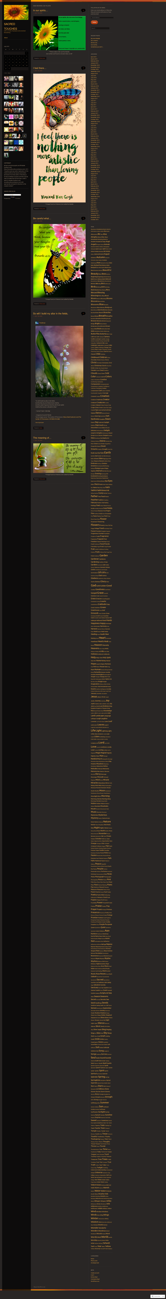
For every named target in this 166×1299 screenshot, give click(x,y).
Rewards (93, 958)
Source (93, 1060)
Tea (110, 1125)
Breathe (109, 316)
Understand (94, 1170)
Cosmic (103, 390)
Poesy (101, 892)
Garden (104, 555)
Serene (98, 1010)
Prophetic (108, 917)
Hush (109, 676)
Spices (110, 1067)
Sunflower (102, 1109)
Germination (94, 572)
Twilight (100, 1167)
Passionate (100, 855)
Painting (101, 848)
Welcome (98, 1198)
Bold (110, 307)
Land (93, 716)
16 (5, 62)
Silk (106, 1026)
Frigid (98, 546)
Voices (98, 1185)
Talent (110, 1122)
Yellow (108, 1246)
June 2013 (93, 202)
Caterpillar (93, 343)
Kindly (100, 706)
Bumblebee (97, 331)
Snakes (106, 1039)
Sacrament (100, 976)
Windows (105, 1211)
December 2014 (95, 165)
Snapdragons (94, 1042)
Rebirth (107, 938)
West (111, 1198)
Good (109, 585)
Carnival (105, 340)
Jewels (93, 701)
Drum (109, 449)
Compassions (94, 386)
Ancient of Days (101, 241)
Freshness (97, 544)
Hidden (97, 651)
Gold (98, 586)
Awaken (104, 260)
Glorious (97, 581)
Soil (97, 1047)
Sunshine (108, 1115)
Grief (103, 610)
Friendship (94, 546)
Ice (111, 679)
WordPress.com (95, 1281)
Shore (110, 1017)
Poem (93, 892)
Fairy (98, 487)
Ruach (110, 974)
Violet (103, 1179)
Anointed (93, 246)
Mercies (107, 771)
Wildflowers (94, 1208)
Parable (101, 850)
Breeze (93, 321)
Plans (92, 884)
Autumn (100, 257)
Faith (107, 487)
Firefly (100, 513)
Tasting (107, 1125)
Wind (93, 1211)
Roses (103, 974)
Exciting (100, 476)
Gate (104, 565)
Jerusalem (104, 693)
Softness (93, 1047)
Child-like (102, 354)
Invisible (109, 689)
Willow (109, 1208)
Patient (103, 860)
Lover (93, 750)
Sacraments (93, 980)
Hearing (93, 638)
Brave (92, 316)
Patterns (93, 864)
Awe (98, 263)
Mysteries (94, 815)
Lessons (104, 727)
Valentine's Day (106, 1172)
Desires (101, 435)
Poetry (94, 895)
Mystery (94, 818)
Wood (107, 1231)
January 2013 (94, 213)
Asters (92, 254)
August (107, 254)
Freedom (94, 541)
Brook (99, 326)
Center (92, 347)
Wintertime (102, 1218)
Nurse (108, 833)
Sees (105, 1005)
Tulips (104, 1165)
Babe (110, 262)
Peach (106, 866)
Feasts (107, 496)
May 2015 (93, 155)
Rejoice (109, 944)
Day (96, 422)
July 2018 (93, 75)
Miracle (106, 780)
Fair (92, 487)
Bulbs (92, 331)
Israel (104, 691)
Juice (108, 703)
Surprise (97, 1117)
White (108, 1201)
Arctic (110, 248)
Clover (103, 373)
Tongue (109, 1151)
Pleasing (106, 887)
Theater (102, 1139)
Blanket (97, 290)
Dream (103, 446)
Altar (102, 237)
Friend (102, 544)
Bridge (93, 323)
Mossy (102, 801)
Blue (101, 304)
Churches (109, 365)
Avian (97, 260)
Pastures (105, 858)
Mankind (94, 759)
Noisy (92, 830)
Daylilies (93, 425)
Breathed (93, 318)
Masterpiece (102, 761)
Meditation (93, 766)
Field (105, 508)
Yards (95, 1246)
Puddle (103, 922)
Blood (107, 295)
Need (97, 824)
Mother (93, 803)
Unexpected (109, 1170)
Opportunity (105, 841)
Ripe (107, 964)
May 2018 (93, 79)
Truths (97, 1165)
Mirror (107, 783)
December (94, 427)
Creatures (101, 402)
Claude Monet (104, 368)
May (110, 761)
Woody (103, 1233)
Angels (94, 244)
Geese (92, 567)
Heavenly (105, 645)
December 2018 (95, 65)
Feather (94, 500)
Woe (92, 1225)
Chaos (96, 349)
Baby (92, 265)
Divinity (107, 441)
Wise (100, 1222)
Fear (99, 496)
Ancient (93, 241)
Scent (105, 990)
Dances (92, 416)
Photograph (99, 877)
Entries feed (94, 1277)
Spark (105, 1063)
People (100, 869)
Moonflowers (107, 793)
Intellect (98, 689)
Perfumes (93, 874)
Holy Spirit (107, 657)
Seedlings (98, 1003)
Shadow (97, 1013)
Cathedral (99, 343)
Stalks (105, 1083)
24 (9, 65)
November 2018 (95, 67)
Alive (105, 234)
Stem (104, 1086)
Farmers (109, 493)
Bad (101, 265)
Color (93, 376)
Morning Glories (96, 799)
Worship (94, 1240)
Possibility (94, 902)
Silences (93, 1026)
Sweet (94, 1120)
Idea (94, 681)
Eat (102, 456)
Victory (104, 1177)
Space (93, 1063)
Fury (111, 552)
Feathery (106, 500)
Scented (109, 990)
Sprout (108, 1080)
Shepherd (109, 1015)
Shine (102, 1017)
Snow (100, 1042)
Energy (97, 468)
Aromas (101, 251)
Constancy (99, 388)
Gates (107, 564)
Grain (97, 596)
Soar (102, 1044)
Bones (95, 310)
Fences (109, 505)
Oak (102, 836)
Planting (105, 884)
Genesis (102, 567)
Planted (100, 884)
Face (97, 484)
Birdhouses (107, 283)
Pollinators (100, 897)
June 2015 (93, 152)
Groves (104, 613)
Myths (108, 818)
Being (109, 276)
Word (108, 1233)
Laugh (98, 718)
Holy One (99, 657)
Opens (92, 841)
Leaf (110, 721)
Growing (93, 615)
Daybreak (101, 422)
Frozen (109, 546)
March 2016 (94, 134)
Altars (106, 237)
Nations (96, 822)
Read (109, 936)
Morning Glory (106, 799)
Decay (105, 425)
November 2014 (95, 167)
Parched (98, 852)
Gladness (94, 578)
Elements (101, 461)
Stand (109, 1083)
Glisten (108, 578)
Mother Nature (100, 803)
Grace (100, 592)
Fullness (102, 552)
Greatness (97, 607)
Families (96, 493)
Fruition (93, 552)
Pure (98, 924)
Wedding (98, 1196)
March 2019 (94, 59)
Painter (97, 848)
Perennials (94, 871)
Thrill (101, 1143)
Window (99, 1211)
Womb (100, 1225)
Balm (108, 265)
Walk (107, 1185)
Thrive (108, 1143)
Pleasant (101, 887)
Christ (94, 362)
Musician (99, 812)
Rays (107, 936)
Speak (106, 1065)
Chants (92, 349)
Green (103, 607)
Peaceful (103, 864)
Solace (101, 1047)
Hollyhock (100, 654)
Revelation (99, 953)
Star (92, 1086)
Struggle (100, 1099)
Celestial (106, 345)
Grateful (103, 601)
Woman (95, 1225)
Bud (96, 328)
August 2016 (94, 123)
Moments (103, 787)
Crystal (93, 410)
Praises (104, 906)
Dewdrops (97, 438)
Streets (103, 1097)
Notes (40, 428)
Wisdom (94, 1222)
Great (92, 607)
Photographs (107, 876)
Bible (97, 283)
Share (92, 1015)
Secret (93, 999)
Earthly (93, 456)
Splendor (94, 1077)
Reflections (94, 944)
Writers (97, 1243)
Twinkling (105, 1167)
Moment (98, 787)
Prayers (99, 909)
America (105, 239)
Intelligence (103, 689)
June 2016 (93, 127)
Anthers (101, 246)
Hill (100, 651)
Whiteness (93, 1204)
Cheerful (105, 351)
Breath (102, 315)
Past (97, 858)
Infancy (101, 684)
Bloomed (98, 298)
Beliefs (96, 279)
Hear (107, 634)
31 (9, 68)
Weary (96, 1194)
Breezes (99, 321)
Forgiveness (94, 533)
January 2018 (94, 88)
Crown (101, 407)
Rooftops (100, 971)
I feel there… (39, 68)
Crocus (106, 405)
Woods (99, 1233)
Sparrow (97, 1065)
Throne (93, 1146)
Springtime (95, 1080)
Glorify (93, 581)
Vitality (106, 1182)
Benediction (94, 281)
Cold (107, 373)
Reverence (95, 956)
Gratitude (102, 604)
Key (95, 706)
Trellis (109, 1159)
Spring (101, 1076)
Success (105, 1099)
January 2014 (94, 188)
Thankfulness (101, 1136)
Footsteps (106, 528)
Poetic (109, 892)
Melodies (94, 768)
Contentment (94, 390)
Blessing (101, 292)
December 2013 (95, 190)
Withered (109, 1222)
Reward (110, 955)
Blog (103, 295)
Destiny (110, 435)
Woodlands (93, 1233)
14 (23, 59)
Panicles (109, 848)
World (104, 1236)
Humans (103, 672)
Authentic (93, 257)
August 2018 (94, 73)
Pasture (101, 858)
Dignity (105, 438)
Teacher (97, 1128)
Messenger (94, 777)
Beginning (94, 276)
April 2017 (93, 106)
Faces (101, 484)
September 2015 (95, 146)
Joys (100, 703)
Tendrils (97, 1134)
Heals (98, 634)
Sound (102, 1058)
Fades (107, 484)
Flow (98, 519)
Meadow (93, 764)
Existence (105, 476)
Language (107, 716)
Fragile (98, 536)
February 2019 (95, 61)
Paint (110, 846)
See (107, 999)
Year (99, 1246)
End (104, 466)
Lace (99, 713)
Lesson (100, 727)
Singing (108, 1029)
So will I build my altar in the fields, (50, 313)
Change (106, 347)
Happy (103, 623)
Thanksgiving (95, 1139)
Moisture (93, 787)
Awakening (93, 262)
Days (97, 425)
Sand (100, 987)
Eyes (110, 481)
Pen (92, 869)
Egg (104, 458)
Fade (104, 484)
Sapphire (106, 987)
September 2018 (95, 71)
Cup (96, 410)
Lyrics (109, 750)
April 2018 (93, 81)
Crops (93, 407)
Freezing (103, 541)
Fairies (95, 487)
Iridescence (98, 691)
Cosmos (108, 390)
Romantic (93, 971)
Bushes (102, 331)
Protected (102, 920)
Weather (101, 1194)
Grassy (98, 601)
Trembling (93, 1162)
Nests (109, 824)
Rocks (108, 968)
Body (107, 307)
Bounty (110, 310)
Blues (98, 307)
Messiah (100, 777)
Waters (104, 1191)
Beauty (94, 273)
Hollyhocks (107, 654)
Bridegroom (108, 321)
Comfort (103, 379)
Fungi (108, 552)
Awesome (103, 262)
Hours (98, 666)
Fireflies (96, 513)
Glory (103, 581)
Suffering (94, 1103)
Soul (93, 1057)
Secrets (103, 999)
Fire (92, 513)
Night (97, 827)
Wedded (93, 1196)
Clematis (93, 370)
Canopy (107, 339)
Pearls (109, 866)
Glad (100, 575)
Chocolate (94, 359)
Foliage (96, 528)
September (107, 1008)
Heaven (98, 645)
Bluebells (106, 304)
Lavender (93, 721)
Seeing (98, 1005)
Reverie (106, 955)
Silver (95, 1029)
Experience (105, 478)
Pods (108, 889)
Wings (106, 1215)
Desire (96, 435)
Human (97, 669)
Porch (102, 900)
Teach (93, 1128)
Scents (93, 993)
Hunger (93, 676)
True (100, 1162)
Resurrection (108, 951)
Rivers (107, 966)
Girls (107, 572)
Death (101, 425)
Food (101, 528)
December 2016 (95, 115)
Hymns (107, 679)
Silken (108, 1026)
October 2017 (94, 94)
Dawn (108, 419)
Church (104, 365)
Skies (99, 1033)
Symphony (100, 1122)
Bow (92, 312)
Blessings (95, 295)
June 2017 (93, 102)
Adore (98, 231)
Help (103, 648)
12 (16, 59)
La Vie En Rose (100, 721)
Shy (104, 1020)
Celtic (110, 345)
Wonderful (102, 1228)
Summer (104, 1102)
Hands (109, 620)
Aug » (9, 73)
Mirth (110, 783)
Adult (101, 231)
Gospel (94, 593)
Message (103, 774)
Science (97, 993)
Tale (107, 1122)
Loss (108, 743)
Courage (105, 393)
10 (9, 59)
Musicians (104, 812)
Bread (97, 316)
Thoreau (93, 1141)
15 (26, 59)
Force (111, 528)
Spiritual (94, 1073)
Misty (103, 785)
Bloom (93, 298)
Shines (107, 1017)
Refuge (103, 944)
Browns (92, 328)
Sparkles (93, 1065)
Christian (99, 362)
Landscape (99, 716)
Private (105, 915)
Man (101, 756)
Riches (106, 961)
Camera (107, 336)
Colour (92, 379)
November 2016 (95, 117)
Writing (101, 1243)
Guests (93, 617)
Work (99, 1237)
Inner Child (97, 686)
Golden (103, 586)
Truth (93, 1165)
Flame (95, 516)
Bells (103, 279)
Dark (107, 416)
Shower (92, 1020)
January (93, 693)
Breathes (98, 318)
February (94, 502)
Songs (93, 1054)
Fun (105, 552)
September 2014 (95, 171)
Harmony (103, 626)
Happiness (95, 623)
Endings (93, 468)
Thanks (107, 1136)
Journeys (103, 701)
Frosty (105, 546)
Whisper (97, 1201)
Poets (98, 895)
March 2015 (94, 159)
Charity (109, 349)
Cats (103, 343)
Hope (93, 664)
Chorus (107, 359)
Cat (108, 341)
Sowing (107, 1060)
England (102, 468)
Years (103, 1246)
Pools (108, 897)
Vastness (97, 1175)
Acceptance (100, 229)
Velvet (92, 1177)
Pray (108, 906)
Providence (93, 922)
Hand (104, 620)
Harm (92, 626)
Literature (107, 736)
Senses (94, 1008)
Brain (97, 312)
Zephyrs (110, 1248)
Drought (104, 449)
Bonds (92, 310)
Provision (99, 922)
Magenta (93, 753)
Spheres (103, 1067)
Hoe (108, 651)
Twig (95, 1167)
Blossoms (95, 304)
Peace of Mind (101, 866)
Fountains (107, 533)
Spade (101, 1063)
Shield (98, 1017)
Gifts (104, 572)
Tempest (107, 1128)
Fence (105, 505)
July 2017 (93, 100)
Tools (98, 1154)
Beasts (100, 270)
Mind (98, 780)
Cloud (101, 370)
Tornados (102, 1154)
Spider (92, 1070)
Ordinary (98, 846)
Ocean (108, 836)
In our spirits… (40, 10)
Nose (110, 831)
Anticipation (106, 246)
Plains (104, 882)
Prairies (93, 906)
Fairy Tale (102, 487)
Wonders (94, 1231)
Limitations (100, 734)
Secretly (98, 999)
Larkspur (93, 718)
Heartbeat (94, 641)
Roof (97, 971)
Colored (98, 376)
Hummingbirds (107, 674)
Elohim (106, 461)
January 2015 (94, 163)
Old (103, 838)
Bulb (109, 328)
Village (92, 1179)
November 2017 (95, 92)
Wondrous (102, 1231)
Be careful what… (42, 218)
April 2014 (93, 182)
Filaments (100, 510)
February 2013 (95, 211)
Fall (108, 490)
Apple (97, 248)
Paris (106, 853)
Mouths (98, 809)
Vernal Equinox (99, 1177)
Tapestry (97, 1125)
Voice (93, 1185)
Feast (103, 496)
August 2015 (94, 148)
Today (99, 1152)
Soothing (99, 1054)
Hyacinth (93, 679)
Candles (103, 339)
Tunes (92, 1167)
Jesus (94, 696)
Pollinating (107, 895)
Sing (104, 1029)
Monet (109, 787)
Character (104, 349)
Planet (110, 882)
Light (99, 730)
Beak (110, 267)
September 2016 (95, 121)
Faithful (94, 490)
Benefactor (108, 281)
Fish (92, 516)
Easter (100, 456)
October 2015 (94, 144)
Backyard (96, 265)
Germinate (104, 569)
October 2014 (94, 169)
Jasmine (99, 693)
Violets (107, 1179)
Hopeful (98, 664)
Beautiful (107, 270)
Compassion (95, 384)
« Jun (5, 73)
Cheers (110, 351)
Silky (92, 1029)
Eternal (99, 471)
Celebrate (94, 345)
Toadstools (94, 1151)
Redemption (98, 941)
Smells (93, 1039)
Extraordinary (101, 481)
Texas (104, 1134)
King (110, 706)
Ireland (92, 691)
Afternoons (94, 234)
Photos (100, 879)
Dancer (108, 413)
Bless (108, 290)
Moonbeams (94, 793)
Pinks (92, 882)
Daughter (102, 419)
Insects (93, 689)
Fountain (101, 533)
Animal (102, 244)
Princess (101, 915)
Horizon (108, 664)
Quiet (103, 927)
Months (97, 790)
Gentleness (98, 569)
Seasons (104, 996)
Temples (99, 1131)
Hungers (98, 676)
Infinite (108, 684)
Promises (100, 917)
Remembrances (102, 948)
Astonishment (99, 254)
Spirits (106, 1070)
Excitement (94, 476)
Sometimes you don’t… (97, 47)
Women (105, 1225)
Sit (95, 1033)
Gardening (95, 562)
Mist (96, 785)
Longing (93, 743)
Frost (102, 546)
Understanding (102, 1170)
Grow (107, 613)
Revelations (105, 953)
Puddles (108, 922)
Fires (103, 513)
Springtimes (103, 1080)
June (92, 706)
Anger (98, 244)
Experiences (94, 481)
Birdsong (98, 287)
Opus (110, 841)
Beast (92, 270)
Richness (93, 964)
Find (104, 510)
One (105, 838)
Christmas (98, 365)
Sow (100, 1060)
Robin (93, 968)
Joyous (97, 703)
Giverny (93, 575)
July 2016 (93, 125)
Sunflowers (94, 1112)
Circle (92, 368)
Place (95, 882)
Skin (102, 1033)
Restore (102, 950)
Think (106, 1139)
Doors (96, 443)
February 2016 (95, 136)
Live (92, 739)
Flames (99, 516)
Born (106, 310)
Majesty (93, 756)
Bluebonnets (94, 307)
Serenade (93, 1010)
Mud (108, 809)
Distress (97, 441)
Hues (106, 666)
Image (100, 681)
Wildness (105, 1208)
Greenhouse (95, 610)
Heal (102, 631)
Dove (99, 443)
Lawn (106, 721)
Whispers (103, 1201)
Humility (93, 674)
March (100, 759)
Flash (102, 516)
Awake (100, 260)
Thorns (101, 1141)
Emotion (104, 463)
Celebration (100, 345)
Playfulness (96, 887)
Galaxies (97, 555)
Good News (107, 589)
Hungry (102, 676)
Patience (98, 861)
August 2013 (94, 198)
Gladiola (104, 575)
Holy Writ (93, 660)
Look (97, 743)
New (92, 828)
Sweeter (99, 1120)
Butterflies (95, 334)
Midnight (106, 777)
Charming (93, 351)
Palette (105, 848)
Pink (109, 879)
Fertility (96, 508)
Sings (93, 1033)
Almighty (94, 237)
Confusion (93, 388)
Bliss (100, 295)
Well (102, 1198)
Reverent (101, 955)
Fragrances (94, 539)
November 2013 (95, 192)
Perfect (99, 871)
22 (26, 62)
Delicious (93, 430)
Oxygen (103, 846)
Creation (104, 396)
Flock (92, 519)
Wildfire (100, 1206)
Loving (101, 750)
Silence (101, 1023)
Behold (105, 276)
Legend (106, 725)
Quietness (108, 927)
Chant (109, 347)
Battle (103, 267)
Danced (104, 413)
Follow (94, 22)
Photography (94, 879)
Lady (102, 713)
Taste (102, 1125)
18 (12, 62)
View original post (39, 422)
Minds (101, 780)
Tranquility (103, 1156)
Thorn (96, 1141)
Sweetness (104, 1120)
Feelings (93, 505)
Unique (93, 1172)
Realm (92, 938)
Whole (98, 1204)
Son (97, 1051)
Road (110, 966)
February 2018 (95, 86)
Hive (105, 651)
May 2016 (93, 129)
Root (104, 971)
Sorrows (109, 1054)
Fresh (92, 544)
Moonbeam (108, 790)
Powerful (105, 902)
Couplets (100, 393)
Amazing (100, 239)
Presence (95, 912)
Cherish (93, 354)
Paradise (106, 850)
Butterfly (103, 334)
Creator (106, 399)
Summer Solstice (95, 1106)
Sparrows (102, 1065)
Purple (102, 924)
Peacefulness (94, 866)
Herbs (106, 648)
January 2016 (94, 138)
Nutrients (98, 836)
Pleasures (100, 889)
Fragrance (104, 536)
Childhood (95, 357)
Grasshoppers (106, 598)
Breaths (109, 318)
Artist (108, 251)
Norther (107, 830)
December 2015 (95, 140)
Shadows (103, 1013)
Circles (96, 368)
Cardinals (97, 340)
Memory (94, 771)
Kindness (106, 706)
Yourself (102, 1248)
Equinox (93, 471)
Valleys (93, 1175)
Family (101, 493)
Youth (106, 1248)
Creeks (107, 402)
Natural (101, 822)
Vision (102, 1182)
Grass (93, 598)
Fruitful (96, 549)
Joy (107, 700)
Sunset (97, 1115)
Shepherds (94, 1017)
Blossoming (101, 301)
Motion (92, 806)
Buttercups (106, 331)
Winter (94, 1218)
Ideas (96, 681)
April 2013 (93, 207)
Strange (101, 1094)
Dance (99, 413)
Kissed (95, 710)
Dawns (93, 422)
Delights (99, 433)
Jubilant (104, 703)
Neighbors (101, 824)
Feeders (99, 502)
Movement (103, 809)
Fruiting (106, 549)
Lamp (109, 713)
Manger (106, 756)
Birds (93, 286)
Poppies (94, 900)
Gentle (93, 569)
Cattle (106, 343)
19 (16, 62)
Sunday (93, 1109)
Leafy (92, 725)
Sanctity (103, 985)
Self (107, 1005)
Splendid (104, 1073)
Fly (109, 525)
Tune (107, 1165)
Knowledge (108, 710)
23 (5, 65)
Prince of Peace (95, 915)
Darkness (95, 419)
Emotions (94, 466)
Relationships (104, 946)
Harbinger (108, 623)
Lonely (106, 739)
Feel (103, 502)
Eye (106, 481)
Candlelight (98, 339)
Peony (95, 869)
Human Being (104, 669)
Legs (97, 727)
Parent (102, 852)
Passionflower (106, 855)
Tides (100, 1149)
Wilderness (94, 1206)
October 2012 (94, 219)
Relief (109, 946)
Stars (100, 1086)
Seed (93, 1003)
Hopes (103, 664)
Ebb (104, 456)
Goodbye (93, 589)
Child (98, 354)
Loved (98, 747)
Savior (93, 990)
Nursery (93, 836)
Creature (93, 402)
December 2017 (95, 90)
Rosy (107, 974)
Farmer (105, 493)
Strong (96, 1099)
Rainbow (94, 934)
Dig (101, 438)
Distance (93, 441)
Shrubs (101, 1020)
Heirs (100, 648)
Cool (100, 390)
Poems (97, 892)
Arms (92, 251)
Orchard (107, 843)
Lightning (105, 731)
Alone (99, 237)
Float (109, 516)
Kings (108, 708)
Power (100, 902)
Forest (93, 531)
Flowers (95, 524)
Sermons (107, 1010)
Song (101, 1050)
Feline (101, 505)
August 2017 (94, 98)
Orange (93, 843)
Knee (102, 710)
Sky (105, 1032)
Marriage (110, 759)
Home (98, 660)
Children (103, 357)
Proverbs (107, 920)
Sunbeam (106, 1107)
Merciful (93, 774)
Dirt (108, 438)
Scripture (104, 993)
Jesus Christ (101, 697)
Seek (101, 1005)
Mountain (97, 806)
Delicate (107, 427)
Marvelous (93, 761)
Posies (105, 900)
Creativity (99, 399)
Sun (101, 1106)
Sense (110, 1005)
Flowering (100, 521)
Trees (104, 1159)
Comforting (94, 381)
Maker (97, 756)
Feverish (101, 508)
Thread (93, 1143)
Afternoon (106, 231)
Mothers (107, 803)
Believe (100, 279)
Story (97, 1094)
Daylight (106, 422)
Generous (97, 567)
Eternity (104, 471)
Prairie (110, 902)
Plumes (105, 889)
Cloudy (99, 373)
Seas (92, 996)
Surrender (107, 1117)
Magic (98, 753)
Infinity (92, 686)
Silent (98, 1026)
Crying (109, 407)
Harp (108, 626)
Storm (103, 1091)
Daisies (93, 413)
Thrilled (105, 1143)
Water (97, 1191)
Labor (92, 713)
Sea (110, 993)
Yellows (93, 1248)
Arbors (107, 248)
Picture (105, 879)
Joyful (93, 703)
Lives (95, 739)
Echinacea (108, 456)
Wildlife (100, 1208)
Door (92, 443)
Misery (93, 785)
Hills (102, 651)
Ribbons (100, 961)
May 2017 (93, 104)
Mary (97, 761)
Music (93, 812)
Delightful (93, 433)
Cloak (97, 370)
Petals (109, 874)
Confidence (106, 386)
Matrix (106, 761)
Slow (95, 1036)
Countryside (94, 393)
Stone (107, 1089)
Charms (98, 351)
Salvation (97, 985)
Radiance (102, 931)
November (103, 833)
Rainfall (93, 936)
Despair (105, 435)
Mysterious (102, 815)
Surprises (103, 1117)
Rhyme (97, 958)
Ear (99, 453)
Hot (94, 666)
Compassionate (104, 384)
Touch (106, 1154)
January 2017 (94, 113)
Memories (106, 768)
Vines (100, 1179)
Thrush (98, 1146)
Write (107, 1240)
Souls (98, 1058)
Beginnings (100, 276)
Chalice (96, 347)
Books (103, 310)
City (100, 368)
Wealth (92, 1194)
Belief (92, 279)
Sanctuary (94, 987)
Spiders (97, 1070)
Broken (105, 323)
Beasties (96, 270)
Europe (93, 473)
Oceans (93, 838)
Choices (103, 359)
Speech (98, 1067)
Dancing (97, 416)
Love (93, 746)
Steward (108, 1086)
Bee (100, 274)
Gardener (95, 559)
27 (19, 65)
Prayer (94, 909)
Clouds (94, 373)
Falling (92, 493)
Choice (99, 359)
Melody (100, 768)
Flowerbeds (94, 521)
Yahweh (106, 1243)
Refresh (99, 944)
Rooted (108, 971)
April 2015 (93, 157)
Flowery (102, 525)
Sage (92, 985)
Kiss (92, 710)
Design (93, 435)
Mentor (102, 771)
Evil (107, 473)
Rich (104, 961)
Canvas (93, 340)
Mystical (104, 818)
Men (98, 771)
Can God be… (94, 44)
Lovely (109, 747)
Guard (101, 615)
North (103, 831)
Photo (93, 877)
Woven (103, 1240)
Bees (104, 274)
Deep (103, 427)
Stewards (93, 1089)
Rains (97, 936)
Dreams (94, 449)
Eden (101, 458)
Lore (106, 743)
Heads (99, 631)
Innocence (104, 686)
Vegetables (103, 1175)
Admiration (94, 231)
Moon (102, 790)
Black (92, 290)
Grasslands (93, 601)
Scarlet (97, 990)
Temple (94, 1131)
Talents (93, 1125)
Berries (93, 283)
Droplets (100, 449)
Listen (96, 736)
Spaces (96, 1063)
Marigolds (104, 759)
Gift (100, 572)
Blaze (100, 289)
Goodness (100, 589)
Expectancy (93, 478)
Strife (92, 1099)
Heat (106, 641)
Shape (108, 1013)
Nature (107, 821)
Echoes (96, 458)
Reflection (106, 941)
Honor (108, 660)
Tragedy (98, 1156)
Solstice (93, 1051)
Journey (98, 701)
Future (93, 555)
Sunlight (101, 1112)
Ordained (93, 846)
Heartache (108, 638)
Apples (100, 248)
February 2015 (95, 161)
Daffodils (108, 410)
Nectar (93, 824)
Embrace (94, 463)
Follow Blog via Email (98, 8)
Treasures (94, 1159)
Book (99, 310)
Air (99, 234)
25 (12, 65)
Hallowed (99, 620)
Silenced (107, 1023)
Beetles (108, 274)
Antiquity (93, 248)
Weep (106, 1196)
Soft (109, 1044)
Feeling (106, 502)
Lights (110, 731)
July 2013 (93, 200)
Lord (101, 742)
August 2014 (94, 173)
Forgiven (108, 531)
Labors (96, 713)
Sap (102, 987)
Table (104, 1122)
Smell (103, 1036)
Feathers (101, 500)
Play (92, 887)
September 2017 (95, 96)
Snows (99, 1044)
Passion (94, 855)
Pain (107, 846)
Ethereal (109, 471)
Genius (108, 567)
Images (105, 681)
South (97, 1060)
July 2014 (93, 175)
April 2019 (93, 56)
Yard (92, 1246)
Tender (103, 1131)
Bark (100, 267)
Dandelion (102, 416)
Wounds (99, 1240)
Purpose (108, 924)
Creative (93, 399)
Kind (97, 706)
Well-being (106, 1198)
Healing (94, 634)
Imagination (95, 684)
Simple (100, 1029)
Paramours (93, 852)
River (102, 966)
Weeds (102, 1196)
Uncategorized (95, 1262)
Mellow (105, 766)
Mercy (98, 774)
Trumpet (105, 1162)
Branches (107, 312)
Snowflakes (94, 1044)
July (111, 703)
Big (100, 283)
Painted (93, 848)
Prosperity (93, 920)
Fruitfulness (101, 549)
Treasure (108, 1156)
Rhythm (108, 958)
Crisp (102, 405)
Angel (108, 241)
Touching (93, 1156)
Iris (102, 691)
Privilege (109, 915)
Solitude (106, 1047)
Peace (98, 863)
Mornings (93, 801)
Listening (102, 736)
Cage (111, 334)
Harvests (107, 629)
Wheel (92, 1201)
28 (23, 65)
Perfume (104, 871)
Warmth (106, 1188)
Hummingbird (100, 674)
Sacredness (106, 980)
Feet (98, 505)
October (98, 838)
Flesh (105, 516)
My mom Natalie (95, 38)
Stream (93, 1097)
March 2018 (94, 84)
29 (26, 65)
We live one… (94, 42)
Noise (106, 828)
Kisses (98, 710)
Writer (93, 1243)
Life (93, 730)
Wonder (94, 1228)
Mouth (93, 809)
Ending (107, 466)
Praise (98, 906)
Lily (96, 734)
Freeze (99, 541)
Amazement (94, 239)
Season (97, 996)
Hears (97, 638)
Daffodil (103, 410)
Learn (95, 725)
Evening (98, 473)
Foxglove (93, 536)
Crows (104, 407)
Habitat (103, 617)
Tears (103, 1128)
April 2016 (93, 132)
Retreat (93, 953)
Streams (98, 1097)
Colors (108, 376)
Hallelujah (93, 620)
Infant (105, 684)
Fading (110, 484)
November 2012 (95, 217)
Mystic (100, 818)
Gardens (94, 565)
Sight (107, 1020)
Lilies (92, 734)
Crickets (93, 405)
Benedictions (101, 281)
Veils (110, 1175)
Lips (108, 734)
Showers (97, 1020)
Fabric (92, 484)
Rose (98, 974)
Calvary (101, 336)
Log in (92, 1275)
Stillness (101, 1089)
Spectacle (93, 1067)
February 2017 (95, 111)
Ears (102, 453)
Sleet (92, 1036)
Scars (101, 990)
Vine (96, 1179)
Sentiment (100, 1008)
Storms (107, 1091)
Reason (103, 938)
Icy (91, 681)
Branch (101, 312)
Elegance (96, 461)
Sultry (98, 1103)
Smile (97, 1039)
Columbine (97, 379)
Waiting (103, 1185)
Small (98, 1036)
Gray (108, 604)
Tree (100, 1159)
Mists (100, 785)
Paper (97, 850)
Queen (93, 927)
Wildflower (105, 1206)
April (104, 249)
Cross (97, 407)
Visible (98, 1182)
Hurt (106, 676)
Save (110, 987)
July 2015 (93, 150)
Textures (110, 1134)
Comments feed (95, 1279)
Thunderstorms (95, 1149)
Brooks (103, 326)
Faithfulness (101, 490)
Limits (105, 734)
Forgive (103, 531)
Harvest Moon (101, 629)
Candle (93, 339)
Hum (92, 669)
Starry (96, 1086)
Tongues (93, 1154)
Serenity (102, 1010)
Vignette (109, 1177)
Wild (108, 1204)
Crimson (98, 405)
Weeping (93, 1198)
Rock (104, 968)
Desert (110, 433)
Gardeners (102, 559)
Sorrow (104, 1054)
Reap (99, 938)
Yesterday (97, 1248)
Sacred (100, 979)
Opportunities (98, 841)
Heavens (95, 648)
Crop (109, 405)
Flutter (106, 525)
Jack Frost (108, 691)
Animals (107, 244)
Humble (108, 672)
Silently (103, 1026)
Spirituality (99, 1073)
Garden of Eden (103, 562)
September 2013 (95, 196)
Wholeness (103, 1204)
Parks (109, 852)
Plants (109, 885)
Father (94, 496)
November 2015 (95, 142)
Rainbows (99, 933)
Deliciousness (100, 430)
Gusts (99, 617)
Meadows (100, 764)
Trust (109, 1162)
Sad (97, 982)
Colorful (103, 376)
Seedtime (93, 1005)
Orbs (102, 843)
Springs (107, 1077)
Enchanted (100, 466)
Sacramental (106, 976)
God (93, 585)
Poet (105, 892)
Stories (98, 1091)
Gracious (93, 596)
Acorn (104, 229)
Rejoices (93, 946)
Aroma (96, 251)
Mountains (104, 806)
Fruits (97, 552)
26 (16, 65)
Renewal (108, 948)
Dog (111, 441)
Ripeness (93, 966)
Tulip (100, 1165)
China (108, 357)
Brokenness (94, 326)
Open (108, 838)
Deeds (100, 427)
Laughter (104, 718)
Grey (100, 610)
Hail (111, 617)
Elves (109, 461)
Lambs (105, 713)
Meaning (106, 763)
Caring (101, 340)
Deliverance (105, 433)
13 (19, 59)
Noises (110, 828)
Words (94, 1237)
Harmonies (97, 626)
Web (106, 1194)
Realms (96, 938)
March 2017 (94, 109)
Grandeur (105, 596)
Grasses (99, 598)
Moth (105, 801)
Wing (101, 1215)
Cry (107, 407)
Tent (101, 1134)
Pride (110, 912)
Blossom (94, 301)
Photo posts (42, 58)
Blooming (103, 298)
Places (98, 882)
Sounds (108, 1058)
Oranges (99, 843)
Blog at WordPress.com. (40, 1287)
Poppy (99, 900)
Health (102, 634)
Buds (99, 328)
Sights (92, 1023)
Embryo (100, 463)
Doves (103, 443)
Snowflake (105, 1042)
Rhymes (102, 958)
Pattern (107, 860)
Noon (98, 831)
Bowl (94, 312)
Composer (100, 386)
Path (109, 858)
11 (12, 59)
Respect (93, 951)
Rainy (100, 936)
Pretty (107, 912)
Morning (105, 796)
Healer (106, 631)
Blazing (104, 289)
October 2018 (94, 69)
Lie (108, 727)
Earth (107, 452)
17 (9, 62)
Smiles (102, 1039)
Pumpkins (93, 924)
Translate (17, 198)
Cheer (101, 351)
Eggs (107, 458)
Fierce (92, 510)
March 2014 (94, 184)
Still (97, 1089)
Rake (104, 936)
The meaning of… (42, 437)
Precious (109, 909)
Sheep (99, 1015)
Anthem (97, 246)
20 (19, 62)
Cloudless (106, 370)
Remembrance (94, 948)
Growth (98, 615)
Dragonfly (93, 446)
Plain (101, 882)
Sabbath (94, 976)
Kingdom (93, 708)
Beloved (108, 279)
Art (104, 251)
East (96, 456)
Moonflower (100, 793)
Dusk (92, 453)
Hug (109, 666)
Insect (109, 686)
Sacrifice (93, 982)
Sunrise (93, 1115)
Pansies (93, 850)
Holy (93, 657)
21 (23, 62)
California (93, 336)
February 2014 (95, 186)
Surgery (93, 1117)
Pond (105, 897)
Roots (93, 974)
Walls (92, 1188)
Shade (92, 1013)
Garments (100, 564)
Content (104, 388)
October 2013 (94, 194)
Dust (96, 453)
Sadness (101, 982)
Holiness (94, 654)
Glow (107, 581)
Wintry (106, 1218)
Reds (102, 941)
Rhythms (94, 961)
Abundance (93, 229)
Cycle (99, 410)
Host (92, 666)
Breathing (104, 318)
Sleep (109, 1033)
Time (105, 1149)
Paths (93, 861)
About (6, 37)
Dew (93, 438)
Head (95, 631)
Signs (96, 1023)
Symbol (95, 1122)
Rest (97, 951)
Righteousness (101, 964)
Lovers (96, 750)
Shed (95, 1015)
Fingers (108, 511)
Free (105, 539)
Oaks (105, 836)
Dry (111, 449)
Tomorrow (104, 1151)
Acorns (109, 229)
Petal (105, 874)
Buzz (108, 334)
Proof (104, 917)
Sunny (107, 1112)
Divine (102, 441)
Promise (94, 917)
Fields (109, 508)
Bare (97, 267)
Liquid (92, 736)
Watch (92, 1191)
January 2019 (94, 63)
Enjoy (106, 468)
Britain (101, 323)
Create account (95, 1273)
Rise (97, 966)
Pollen (103, 895)
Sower (103, 1060)
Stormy (93, 1094)
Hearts (101, 641)
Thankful (94, 1136)
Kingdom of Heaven (101, 708)
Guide (96, 617)
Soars (105, 1044)
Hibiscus (93, 651)
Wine (98, 1215)
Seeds (105, 1002)
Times (109, 1149)
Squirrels (94, 1083)
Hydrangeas (99, 679)
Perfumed (109, 871)
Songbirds (106, 1051)
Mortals (98, 801)
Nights (102, 828)
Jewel (107, 697)
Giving (96, 575)
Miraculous (101, 783)
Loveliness (103, 747)
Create (98, 396)
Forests (98, 531)
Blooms (109, 298)
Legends (93, 727)
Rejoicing (98, 946)
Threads (97, 1143)
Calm (98, 336)
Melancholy (100, 766)
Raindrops (106, 934)
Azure (107, 262)
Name (92, 822)
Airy (102, 234)
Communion (100, 381)
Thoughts (106, 1141)
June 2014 (93, 177)
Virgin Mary (93, 1182)
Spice (107, 1067)
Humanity (97, 672)
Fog (111, 525)
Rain (107, 930)
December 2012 (95, 215)
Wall (110, 1185)
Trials (97, 1162)
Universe (98, 1172)
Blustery (102, 307)
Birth (103, 287)
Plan (107, 882)
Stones (93, 1091)
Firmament (108, 513)
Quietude (93, 931)
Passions (93, 858)
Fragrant (100, 539)
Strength (108, 1097)
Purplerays (42, 322)
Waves (109, 1191)
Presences (102, 912)
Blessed (94, 292)
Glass (105, 578)
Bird (102, 283)
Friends (107, 544)
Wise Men (104, 1222)
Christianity (105, 362)
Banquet (93, 267)
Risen (99, 966)
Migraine (93, 780)
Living (98, 739)
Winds (94, 1215)
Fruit (93, 549)
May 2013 (93, 205)
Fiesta (96, 510)
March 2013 (94, 209)
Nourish (96, 833)
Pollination (94, 897)
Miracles (94, 783)
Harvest (94, 629)
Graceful (106, 593)
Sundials (97, 1109)
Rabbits (97, 931)
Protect (98, 920)
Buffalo (103, 328)
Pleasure (94, 889)
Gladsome (101, 578)
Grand (101, 596)
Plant (96, 885)
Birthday (107, 287)
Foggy (92, 528)
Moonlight (94, 796)
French (108, 541)
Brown (108, 326)
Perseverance (100, 874)
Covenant (93, 396)
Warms (101, 1187)
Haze (92, 631)
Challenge (101, 347)
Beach (106, 267)
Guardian (105, 615)
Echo (92, 458)
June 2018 (93, 77)
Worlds (110, 1237)
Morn (99, 796)
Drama (98, 446)
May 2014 (93, 180)
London (102, 739)
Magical (103, 753)
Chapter (100, 349)
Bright (97, 323)
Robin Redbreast (99, 968)
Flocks (95, 519)
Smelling (107, 1036)
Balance (104, 265)
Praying (104, 909)
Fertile (92, 508)
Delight (107, 430)
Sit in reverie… (95, 40)
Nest (105, 824)
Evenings (103, 473)
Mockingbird (108, 785)
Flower (103, 519)
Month (93, 790)
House (102, 666)
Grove (99, 613)
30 (5, 68)
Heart (102, 637)
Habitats (107, 617)
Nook (95, 830)
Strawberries (107, 1094)
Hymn (103, 679)
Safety (109, 982)
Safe (105, 982)
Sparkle (109, 1063)
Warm (97, 1188)
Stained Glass (100, 1083)
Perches (105, 869)
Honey (103, 660)
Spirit (101, 1070)
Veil (107, 1175)
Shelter (103, 1015)
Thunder (103, 1146)
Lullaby (105, 750)
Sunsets (102, 1115)
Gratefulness (94, 604)
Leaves (101, 724)
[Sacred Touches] (16, 20)
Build (106, 328)
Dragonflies (107, 443)
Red (92, 941)
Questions (97, 927)
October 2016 (94, 119)
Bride (103, 321)
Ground (94, 613)
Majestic (109, 753)
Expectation (99, 478)
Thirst (109, 1139)
